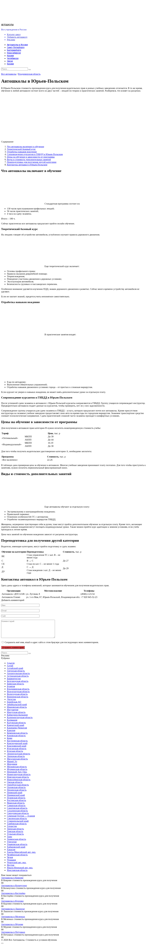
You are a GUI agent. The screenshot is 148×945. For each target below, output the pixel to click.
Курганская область (16, 748)
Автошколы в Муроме (12, 924)
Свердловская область (18, 813)
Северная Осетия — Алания (21, 816)
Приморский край (16, 795)
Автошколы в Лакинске (13, 909)
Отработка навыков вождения (22, 152)
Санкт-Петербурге (15, 47)
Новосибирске (14, 53)
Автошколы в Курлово (12, 901)
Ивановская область (17, 707)
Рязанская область (16, 803)
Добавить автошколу (17, 37)
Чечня (10, 857)
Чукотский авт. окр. (16, 862)
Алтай (10, 665)
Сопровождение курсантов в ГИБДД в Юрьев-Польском (35, 154)
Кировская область (16, 735)
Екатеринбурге (14, 50)
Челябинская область (17, 854)
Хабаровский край (16, 847)
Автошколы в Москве (17, 44)
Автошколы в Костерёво (13, 893)
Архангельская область (18, 673)
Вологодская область (17, 694)
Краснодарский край (17, 743)
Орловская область (16, 787)
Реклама (11, 39)
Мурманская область (17, 769)
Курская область (15, 751)
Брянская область (15, 684)
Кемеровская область (17, 733)
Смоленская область (17, 818)
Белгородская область (17, 681)
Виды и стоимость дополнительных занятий (29, 159)
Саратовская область (17, 808)
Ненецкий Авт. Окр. (17, 772)
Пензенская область (16, 790)
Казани (10, 55)
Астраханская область (18, 676)
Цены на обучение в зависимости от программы (31, 157)
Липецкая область (16, 756)
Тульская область (15, 834)
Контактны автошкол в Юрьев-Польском (27, 164)
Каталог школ (14, 34)
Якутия (10, 865)
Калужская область (16, 722)
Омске (10, 61)
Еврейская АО (14, 702)
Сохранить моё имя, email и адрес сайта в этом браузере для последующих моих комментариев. (52, 642)
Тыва (9, 836)
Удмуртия (11, 842)
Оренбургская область (18, 785)
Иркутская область (16, 712)
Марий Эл (12, 761)
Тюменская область (16, 839)
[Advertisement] (74, 358)
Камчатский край (15, 725)
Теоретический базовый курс (21, 149)
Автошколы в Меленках (13, 916)
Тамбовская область (17, 823)
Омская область (14, 782)
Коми (9, 738)
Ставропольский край (18, 821)
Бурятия (11, 686)
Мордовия (12, 764)
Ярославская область (17, 870)
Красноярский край (16, 746)
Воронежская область (17, 696)
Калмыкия (12, 720)
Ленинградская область (18, 753)
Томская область (15, 831)
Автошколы (7, 24)
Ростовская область (16, 800)
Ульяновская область (17, 844)
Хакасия (11, 849)
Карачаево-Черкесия (17, 728)
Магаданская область (17, 759)
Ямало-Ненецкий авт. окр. (20, 867)
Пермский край (14, 792)
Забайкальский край (17, 704)
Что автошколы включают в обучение (25, 146)
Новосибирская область (18, 779)
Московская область (17, 766)
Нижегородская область (18, 774)
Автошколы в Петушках (13, 932)
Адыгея (10, 663)
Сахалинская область (17, 810)
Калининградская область (20, 717)
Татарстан (12, 826)
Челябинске (12, 58)
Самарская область (16, 805)
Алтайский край (15, 668)
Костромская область (17, 741)
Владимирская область (29, 74)
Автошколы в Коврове (12, 878)
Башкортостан (14, 678)
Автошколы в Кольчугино (14, 885)
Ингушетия (12, 709)
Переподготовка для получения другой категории (31, 162)
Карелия (11, 730)
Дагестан (11, 699)
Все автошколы (8, 74)
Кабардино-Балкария (17, 715)
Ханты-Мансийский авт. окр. (21, 852)
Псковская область (16, 797)
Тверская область (15, 829)
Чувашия (11, 860)
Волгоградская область (18, 691)
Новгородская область (18, 777)
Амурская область (16, 671)
